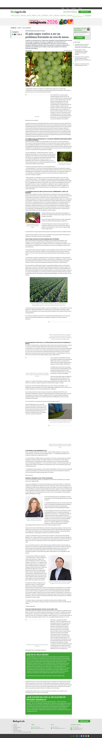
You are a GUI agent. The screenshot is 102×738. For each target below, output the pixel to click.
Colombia (73, 8)
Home (12, 15)
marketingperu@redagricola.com (59, 728)
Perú (68, 8)
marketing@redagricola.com (38, 728)
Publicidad (56, 15)
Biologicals (70, 15)
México (80, 8)
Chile (62, 8)
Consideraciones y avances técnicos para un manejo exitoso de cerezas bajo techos (83, 46)
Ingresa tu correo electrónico (80, 31)
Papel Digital (63, 15)
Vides (19, 28)
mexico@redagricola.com (77, 729)
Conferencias (45, 15)
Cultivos (13, 28)
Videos (39, 15)
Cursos (51, 15)
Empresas (34, 15)
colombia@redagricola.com (77, 728)
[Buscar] (83, 16)
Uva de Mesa (26, 28)
